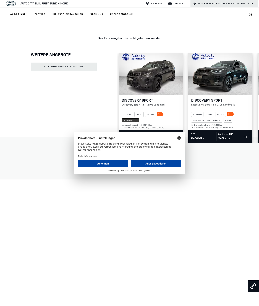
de (250, 14)
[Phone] (253, 286)
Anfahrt (157, 3)
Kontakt (179, 3)
